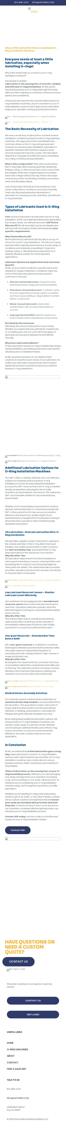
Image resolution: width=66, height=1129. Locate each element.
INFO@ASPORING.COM (43, 2)
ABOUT (11, 1056)
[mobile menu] (61, 11)
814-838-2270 (21, 2)
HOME (10, 1042)
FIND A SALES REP (16, 1069)
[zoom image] (56, 379)
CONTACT (12, 1062)
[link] (28, 123)
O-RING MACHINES (17, 1049)
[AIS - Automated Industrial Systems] (33, 11)
